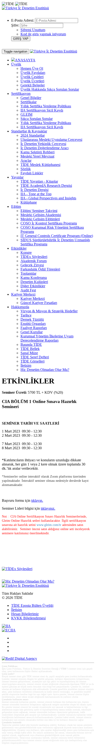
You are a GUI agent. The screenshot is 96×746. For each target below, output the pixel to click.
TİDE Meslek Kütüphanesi (40, 165)
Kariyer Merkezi (33, 298)
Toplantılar (28, 273)
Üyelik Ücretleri (32, 81)
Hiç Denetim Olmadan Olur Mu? (45, 370)
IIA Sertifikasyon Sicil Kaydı (42, 110)
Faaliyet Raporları (34, 328)
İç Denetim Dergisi (34, 190)
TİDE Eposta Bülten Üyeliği (32, 605)
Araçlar (26, 160)
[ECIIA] (9, 630)
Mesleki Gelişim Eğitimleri (40, 219)
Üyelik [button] (16, 64)
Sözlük (26, 169)
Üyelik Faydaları (33, 73)
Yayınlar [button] (17, 177)
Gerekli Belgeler (33, 85)
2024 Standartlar (33, 135)
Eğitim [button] (16, 206)
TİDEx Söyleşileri (34, 257)
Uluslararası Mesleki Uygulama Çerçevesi (51, 140)
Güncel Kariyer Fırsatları (39, 303)
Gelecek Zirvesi (32, 265)
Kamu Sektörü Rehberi (38, 152)
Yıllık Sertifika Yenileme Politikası (46, 106)
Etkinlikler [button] (19, 248)
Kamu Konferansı (34, 278)
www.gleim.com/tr (49, 525)
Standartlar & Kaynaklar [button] (29, 131)
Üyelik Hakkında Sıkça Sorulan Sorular (50, 89)
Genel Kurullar (32, 332)
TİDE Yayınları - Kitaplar (39, 181)
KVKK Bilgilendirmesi (28, 618)
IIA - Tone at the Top (36, 194)
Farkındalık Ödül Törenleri (40, 269)
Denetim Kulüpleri (34, 282)
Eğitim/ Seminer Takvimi (39, 211)
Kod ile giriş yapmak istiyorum (43, 34)
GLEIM (26, 114)
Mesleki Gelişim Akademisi (41, 215)
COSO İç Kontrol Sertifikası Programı (49, 223)
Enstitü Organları (33, 324)
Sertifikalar (29, 102)
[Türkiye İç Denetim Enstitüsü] (25, 8)
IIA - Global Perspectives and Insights (48, 198)
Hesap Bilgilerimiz (25, 614)
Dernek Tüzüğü (32, 319)
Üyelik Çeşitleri (32, 77)
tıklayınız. (48, 508)
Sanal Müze (29, 353)
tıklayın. (37, 500)
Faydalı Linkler (32, 173)
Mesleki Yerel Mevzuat (37, 156)
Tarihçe (26, 315)
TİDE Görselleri (33, 361)
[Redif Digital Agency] (19, 658)
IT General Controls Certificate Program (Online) (57, 236)
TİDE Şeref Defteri (35, 357)
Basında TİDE (31, 345)
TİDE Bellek (30, 349)
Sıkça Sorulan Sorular (37, 119)
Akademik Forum (34, 261)
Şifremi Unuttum (33, 30)
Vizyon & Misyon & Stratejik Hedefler (49, 311)
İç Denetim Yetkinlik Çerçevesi (43, 144)
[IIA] (6, 626)
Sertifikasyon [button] (21, 94)
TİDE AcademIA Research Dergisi (46, 186)
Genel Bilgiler (31, 98)
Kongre (26, 252)
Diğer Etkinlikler (33, 286)
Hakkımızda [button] (20, 307)
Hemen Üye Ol (32, 68)
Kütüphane (29, 202)
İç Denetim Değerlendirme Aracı (45, 148)
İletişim (26, 365)
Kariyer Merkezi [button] (23, 294)
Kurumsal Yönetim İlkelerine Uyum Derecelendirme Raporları (47, 338)
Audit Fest (28, 290)
